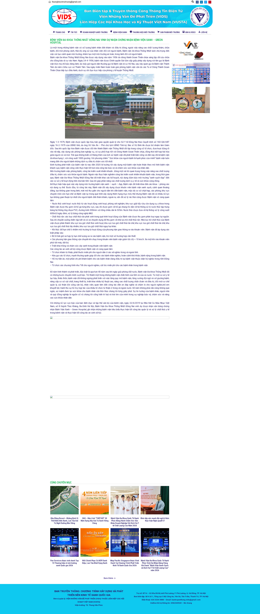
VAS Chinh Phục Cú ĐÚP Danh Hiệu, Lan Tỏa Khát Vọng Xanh (94, 561)
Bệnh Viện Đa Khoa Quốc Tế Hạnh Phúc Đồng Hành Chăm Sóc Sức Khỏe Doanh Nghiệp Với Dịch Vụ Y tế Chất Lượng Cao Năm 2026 (125, 522)
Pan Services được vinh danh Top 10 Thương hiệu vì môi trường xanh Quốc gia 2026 (64, 563)
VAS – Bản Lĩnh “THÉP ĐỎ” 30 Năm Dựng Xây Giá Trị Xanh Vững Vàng (94, 520)
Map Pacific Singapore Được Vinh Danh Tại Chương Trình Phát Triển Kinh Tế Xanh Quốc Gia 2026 (124, 563)
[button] (193, 2)
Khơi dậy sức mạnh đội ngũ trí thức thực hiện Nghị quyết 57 (155, 519)
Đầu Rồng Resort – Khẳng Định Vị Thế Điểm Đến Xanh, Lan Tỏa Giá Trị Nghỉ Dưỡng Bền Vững (64, 520)
